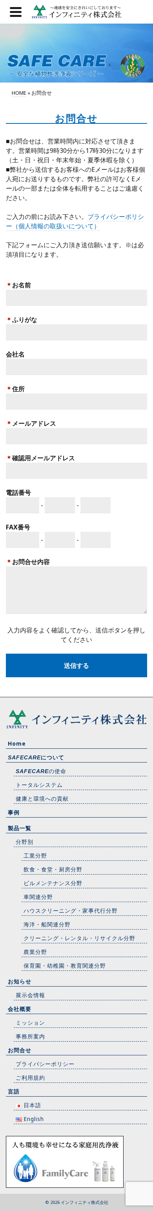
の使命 (41, 771)
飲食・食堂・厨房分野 (53, 869)
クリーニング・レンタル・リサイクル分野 (79, 938)
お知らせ (19, 981)
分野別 (24, 841)
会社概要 (19, 1009)
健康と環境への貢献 (42, 798)
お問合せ (19, 1050)
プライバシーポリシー (45, 1064)
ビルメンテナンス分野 (53, 883)
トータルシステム (39, 784)
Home (17, 743)
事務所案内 (30, 1036)
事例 (14, 812)
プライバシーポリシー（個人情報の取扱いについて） (75, 221)
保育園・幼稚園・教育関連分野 (65, 965)
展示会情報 (30, 995)
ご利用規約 (30, 1077)
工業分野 (35, 855)
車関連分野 (38, 896)
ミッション (30, 1022)
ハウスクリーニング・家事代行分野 (71, 910)
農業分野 (35, 952)
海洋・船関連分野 (47, 924)
